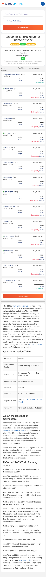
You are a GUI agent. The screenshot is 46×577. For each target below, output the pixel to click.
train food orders (25, 560)
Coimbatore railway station (14, 430)
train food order (35, 344)
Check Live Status (23, 27)
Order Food (23, 296)
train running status (20, 306)
